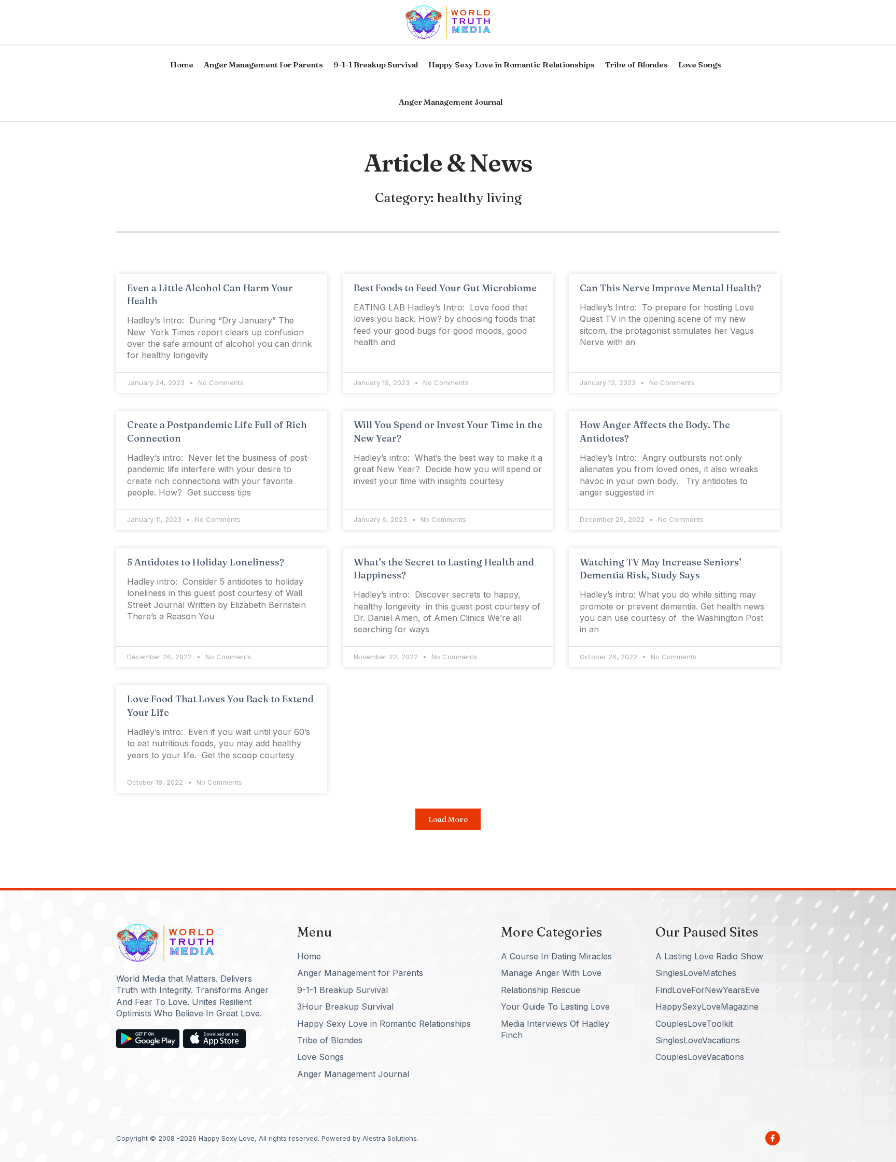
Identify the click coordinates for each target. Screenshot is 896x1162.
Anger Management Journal (450, 102)
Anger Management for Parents (263, 64)
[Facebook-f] (772, 1138)
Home (181, 64)
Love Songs (699, 64)
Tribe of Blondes (636, 64)
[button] (448, 819)
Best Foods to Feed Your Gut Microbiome (445, 288)
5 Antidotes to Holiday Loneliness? (205, 562)
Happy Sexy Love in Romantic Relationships (511, 64)
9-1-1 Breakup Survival (375, 64)
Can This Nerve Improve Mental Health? (670, 288)
